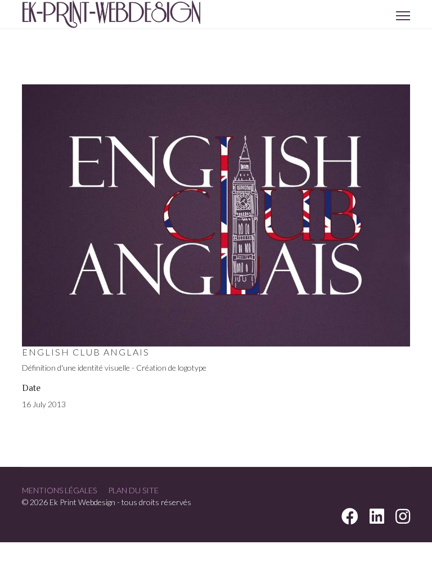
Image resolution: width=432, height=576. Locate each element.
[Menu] (403, 16)
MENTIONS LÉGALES (59, 490)
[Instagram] (402, 519)
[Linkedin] (377, 519)
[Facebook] (349, 519)
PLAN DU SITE (133, 490)
